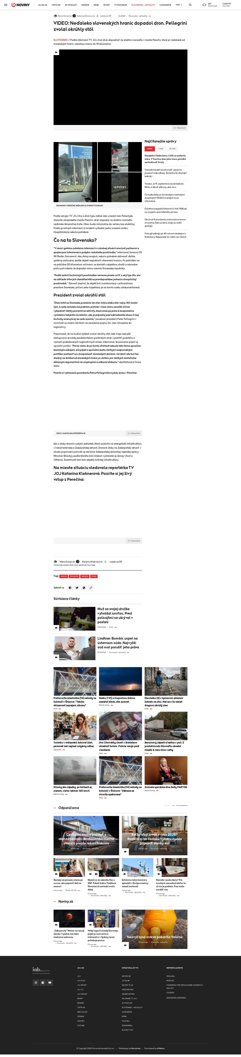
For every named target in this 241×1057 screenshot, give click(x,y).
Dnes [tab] (149, 149)
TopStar (81, 1007)
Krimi (96, 5)
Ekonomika (127, 1026)
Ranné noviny (128, 994)
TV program (120, 5)
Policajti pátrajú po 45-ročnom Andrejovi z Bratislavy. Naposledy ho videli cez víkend (165, 235)
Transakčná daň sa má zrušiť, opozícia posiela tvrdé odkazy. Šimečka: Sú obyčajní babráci (166, 173)
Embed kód (181, 128)
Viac (178, 5)
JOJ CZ (80, 990)
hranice (64, 576)
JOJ (79, 976)
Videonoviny (128, 990)
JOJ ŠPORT (82, 985)
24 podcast (71, 5)
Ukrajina (85, 576)
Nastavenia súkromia (176, 998)
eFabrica (160, 1048)
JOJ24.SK (42, 5)
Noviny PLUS (127, 985)
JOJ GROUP (82, 994)
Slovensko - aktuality (143, 5)
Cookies (170, 993)
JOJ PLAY (81, 981)
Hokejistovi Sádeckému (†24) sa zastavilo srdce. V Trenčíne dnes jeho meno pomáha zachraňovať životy (165, 159)
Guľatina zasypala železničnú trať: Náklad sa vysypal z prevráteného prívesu (166, 210)
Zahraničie (165, 5)
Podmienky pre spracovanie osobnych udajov (185, 986)
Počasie (81, 1026)
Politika (125, 1021)
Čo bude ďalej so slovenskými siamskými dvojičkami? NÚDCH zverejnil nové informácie (165, 198)
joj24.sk (126, 981)
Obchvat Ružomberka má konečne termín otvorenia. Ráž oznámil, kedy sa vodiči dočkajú (165, 223)
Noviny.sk (126, 976)
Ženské (80, 1003)
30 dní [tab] (172, 149)
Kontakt (170, 981)
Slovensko (74, 576)
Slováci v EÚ (127, 1030)
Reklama (171, 976)
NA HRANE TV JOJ (129, 999)
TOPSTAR (56, 5)
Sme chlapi (82, 1012)
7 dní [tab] (160, 149)
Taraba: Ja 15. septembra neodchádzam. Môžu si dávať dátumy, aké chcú (164, 185)
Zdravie (85, 5)
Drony (94, 576)
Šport (106, 5)
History (80, 1021)
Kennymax (135, 1048)
